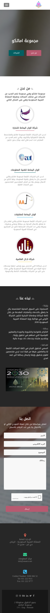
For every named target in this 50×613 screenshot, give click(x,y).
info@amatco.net (25, 561)
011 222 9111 (26, 579)
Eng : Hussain (27, 607)
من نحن (34, 53)
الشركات (16, 53)
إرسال (27, 509)
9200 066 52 (32, 576)
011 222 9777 (27, 581)
